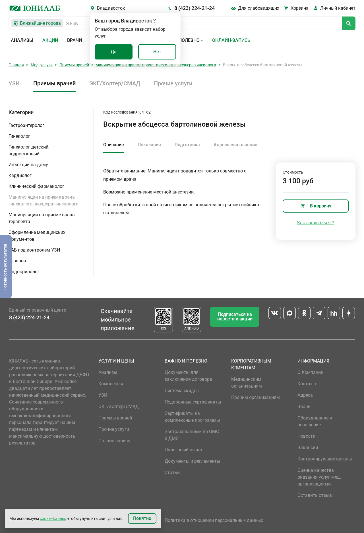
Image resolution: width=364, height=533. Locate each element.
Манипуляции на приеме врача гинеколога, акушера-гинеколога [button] (43, 200)
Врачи (74, 40)
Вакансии (307, 447)
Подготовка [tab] (187, 144)
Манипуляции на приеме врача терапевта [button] (42, 218)
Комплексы (110, 383)
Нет (157, 51)
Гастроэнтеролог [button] (26, 125)
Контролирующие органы (324, 459)
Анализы (22, 40)
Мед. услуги (42, 65)
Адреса (305, 395)
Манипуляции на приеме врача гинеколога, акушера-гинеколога (156, 65)
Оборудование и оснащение (314, 421)
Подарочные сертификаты (193, 402)
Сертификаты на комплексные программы (192, 417)
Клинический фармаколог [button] (36, 186)
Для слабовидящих (258, 8)
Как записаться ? (315, 222)
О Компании (310, 372)
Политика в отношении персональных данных (214, 520)
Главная (16, 65)
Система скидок (182, 390)
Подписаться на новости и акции (235, 317)
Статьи (172, 472)
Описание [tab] (113, 144)
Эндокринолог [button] (24, 271)
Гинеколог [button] (19, 136)
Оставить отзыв (314, 495)
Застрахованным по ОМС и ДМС (192, 435)
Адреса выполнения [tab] (235, 144)
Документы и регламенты (192, 461)
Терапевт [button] (18, 261)
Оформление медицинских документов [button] (37, 236)
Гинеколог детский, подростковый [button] (29, 150)
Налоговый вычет (184, 449)
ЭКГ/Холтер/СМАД (114, 83)
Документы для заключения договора (188, 376)
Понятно (142, 518)
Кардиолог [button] (20, 175)
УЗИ (14, 83)
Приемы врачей (74, 65)
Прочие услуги (173, 83)
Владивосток (111, 8)
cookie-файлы (52, 518)
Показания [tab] (149, 144)
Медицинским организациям (246, 382)
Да (114, 51)
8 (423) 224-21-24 (194, 8)
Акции (50, 40)
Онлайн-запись (231, 40)
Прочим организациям (255, 397)
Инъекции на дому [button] (28, 164)
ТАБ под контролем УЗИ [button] (34, 250)
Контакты (307, 383)
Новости (306, 436)
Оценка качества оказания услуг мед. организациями (319, 477)
